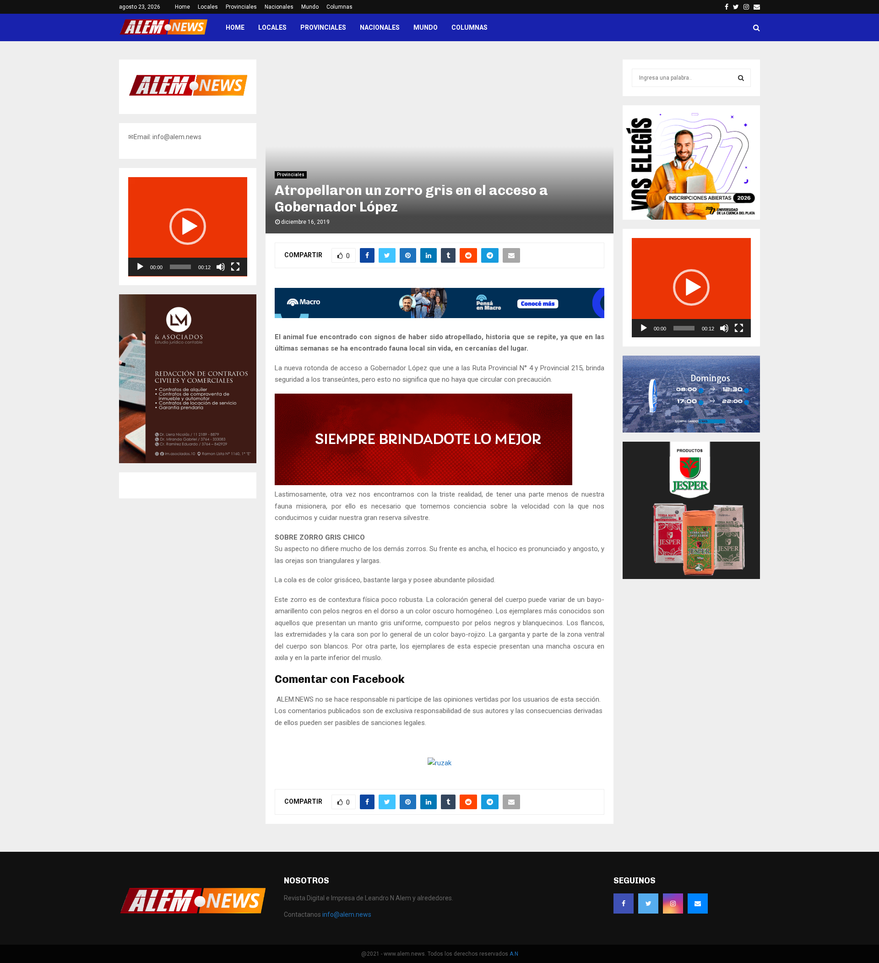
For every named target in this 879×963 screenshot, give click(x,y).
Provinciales (241, 7)
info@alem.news (346, 914)
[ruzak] (439, 763)
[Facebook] (623, 903)
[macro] (439, 316)
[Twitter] (648, 903)
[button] (187, 226)
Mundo (310, 7)
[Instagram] (673, 903)
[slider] (180, 267)
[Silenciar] (220, 266)
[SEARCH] (741, 78)
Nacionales (279, 7)
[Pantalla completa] (235, 266)
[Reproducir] (140, 266)
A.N (514, 954)
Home (182, 7)
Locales (208, 7)
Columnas (339, 7)
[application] (187, 226)
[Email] (698, 903)
